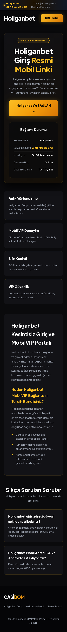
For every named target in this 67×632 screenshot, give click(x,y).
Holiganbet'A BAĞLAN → (33, 108)
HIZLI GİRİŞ (52, 18)
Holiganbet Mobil (35, 606)
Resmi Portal (55, 606)
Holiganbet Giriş (13, 606)
